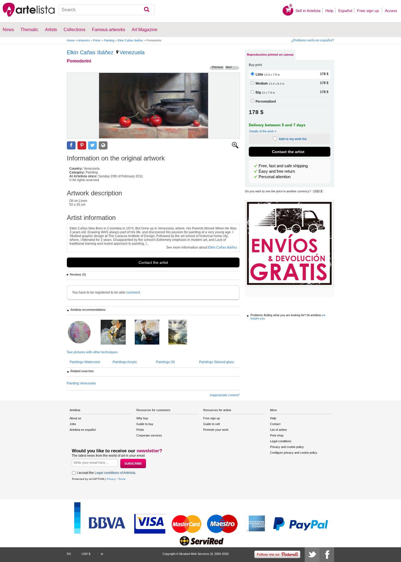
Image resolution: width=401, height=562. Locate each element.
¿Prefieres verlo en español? (312, 40)
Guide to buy (144, 424)
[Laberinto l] (83, 332)
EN (69, 553)
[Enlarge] (235, 147)
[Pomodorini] (153, 105)
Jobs (73, 424)
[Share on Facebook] (71, 145)
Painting (109, 40)
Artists (51, 29)
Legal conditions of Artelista (115, 473)
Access (391, 10)
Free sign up (368, 10)
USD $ (317, 191)
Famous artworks (108, 29)
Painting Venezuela (81, 383)
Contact (275, 424)
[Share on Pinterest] (81, 145)
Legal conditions (280, 441)
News (8, 29)
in (102, 553)
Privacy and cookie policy (287, 447)
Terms (121, 478)
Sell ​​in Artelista (308, 10)
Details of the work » (262, 131)
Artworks (84, 40)
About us (75, 418)
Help (329, 10)
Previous (217, 66)
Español (345, 10)
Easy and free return (277, 171)
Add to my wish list (293, 138)
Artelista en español (82, 429)
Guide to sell (211, 424)
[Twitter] (312, 554)
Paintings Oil (165, 362)
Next (229, 66)
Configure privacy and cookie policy (293, 452)
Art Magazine (144, 29)
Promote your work (216, 429)
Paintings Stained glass (216, 362)
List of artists (278, 429)
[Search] (147, 9)
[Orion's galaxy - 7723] (117, 332)
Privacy (111, 478)
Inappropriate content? (225, 395)
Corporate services (149, 435)
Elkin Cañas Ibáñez (130, 40)
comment (133, 292)
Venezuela (132, 52)
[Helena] (151, 332)
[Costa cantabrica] (181, 332)
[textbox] (107, 9)
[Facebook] (326, 554)
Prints (97, 40)
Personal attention (275, 177)
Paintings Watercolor (85, 362)
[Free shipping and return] (289, 243)
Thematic (29, 29)
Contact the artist (153, 262)
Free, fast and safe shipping (283, 166)
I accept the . (106, 473)
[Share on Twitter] (92, 145)
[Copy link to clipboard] (103, 145)
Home (71, 40)
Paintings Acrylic (125, 362)
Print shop (276, 435)
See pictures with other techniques (92, 352)
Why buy (142, 418)
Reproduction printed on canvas (270, 54)
